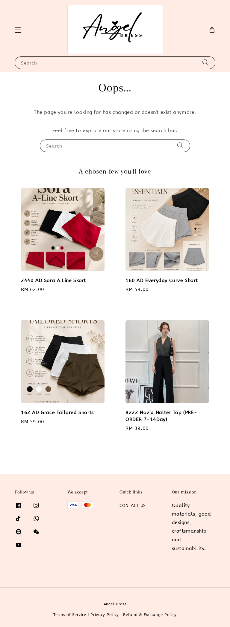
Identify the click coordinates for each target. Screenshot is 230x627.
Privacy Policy (104, 614)
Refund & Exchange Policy (150, 614)
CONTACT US (132, 505)
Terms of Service (69, 614)
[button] (18, 29)
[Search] (205, 62)
